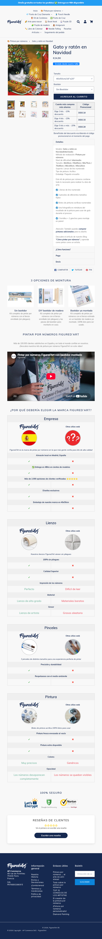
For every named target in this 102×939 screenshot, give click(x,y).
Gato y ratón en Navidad (42, 41)
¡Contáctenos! (37, 885)
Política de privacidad (36, 895)
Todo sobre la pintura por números (59, 884)
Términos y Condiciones (36, 889)
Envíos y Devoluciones (37, 881)
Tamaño (57, 74)
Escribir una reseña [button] (51, 835)
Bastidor (57, 84)
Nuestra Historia (35, 875)
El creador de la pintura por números (59, 900)
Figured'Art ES (54, 928)
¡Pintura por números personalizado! (60, 908)
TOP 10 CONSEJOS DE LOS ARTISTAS (60, 892)
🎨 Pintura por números (17, 41)
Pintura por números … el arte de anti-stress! (59, 875)
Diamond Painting (61, 914)
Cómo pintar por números (68, 239)
